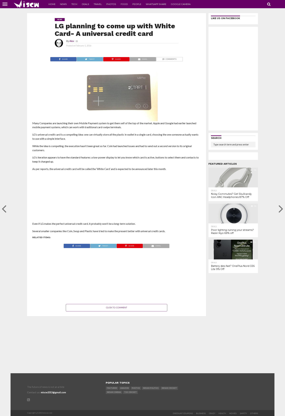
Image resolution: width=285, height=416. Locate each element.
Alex (71, 41)
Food (124, 4)
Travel (98, 4)
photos (136, 388)
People (136, 4)
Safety (243, 413)
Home (51, 4)
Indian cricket (169, 388)
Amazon (124, 388)
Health (222, 413)
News (63, 4)
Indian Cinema (114, 392)
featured (112, 388)
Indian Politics (150, 388)
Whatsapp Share (156, 4)
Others (254, 413)
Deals (85, 4)
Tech (74, 4)
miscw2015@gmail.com (53, 392)
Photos (111, 4)
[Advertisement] (116, 197)
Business (201, 413)
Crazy (212, 413)
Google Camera (180, 4)
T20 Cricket (130, 392)
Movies (233, 413)
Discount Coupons (183, 413)
